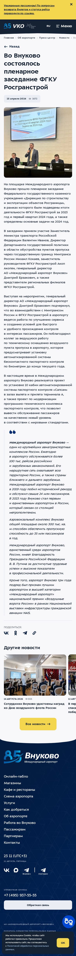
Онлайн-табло (16, 776)
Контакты (12, 843)
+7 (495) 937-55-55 (20, 895)
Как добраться (16, 809)
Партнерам (13, 836)
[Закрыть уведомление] (71, 4)
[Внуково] (26, 870)
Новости (64, 38)
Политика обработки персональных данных (30, 931)
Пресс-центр (47, 38)
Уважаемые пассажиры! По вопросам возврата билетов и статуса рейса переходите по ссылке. (29, 9)
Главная (9, 38)
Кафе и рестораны (19, 790)
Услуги (9, 803)
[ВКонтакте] (6, 870)
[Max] (16, 870)
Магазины (12, 783)
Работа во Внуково (20, 823)
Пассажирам (15, 829)
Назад (14, 46)
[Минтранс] (43, 870)
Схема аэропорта (18, 796)
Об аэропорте (26, 38)
